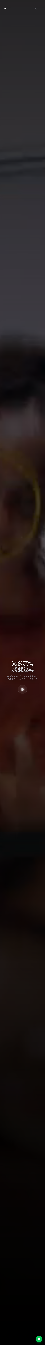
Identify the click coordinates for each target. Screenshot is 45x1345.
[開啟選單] (40, 9)
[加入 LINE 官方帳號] (39, 1339)
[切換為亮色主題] (36, 9)
